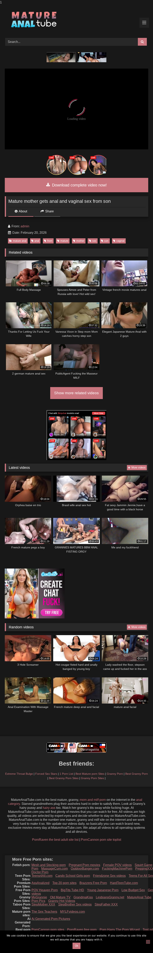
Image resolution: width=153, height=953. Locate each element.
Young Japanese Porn (103, 890)
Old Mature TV (60, 897)
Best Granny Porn (136, 773)
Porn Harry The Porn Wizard (120, 929)
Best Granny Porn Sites (63, 778)
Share (49, 211)
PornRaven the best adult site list (55, 839)
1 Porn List (66, 773)
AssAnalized (40, 883)
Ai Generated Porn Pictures (50, 918)
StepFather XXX (106, 904)
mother (80, 240)
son (106, 240)
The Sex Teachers (44, 911)
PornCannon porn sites (47, 929)
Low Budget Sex (133, 890)
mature (64, 240)
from (49, 240)
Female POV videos (117, 865)
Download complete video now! (79, 185)
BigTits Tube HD (72, 890)
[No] (148, 942)
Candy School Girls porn (72, 875)
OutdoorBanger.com (85, 868)
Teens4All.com (41, 875)
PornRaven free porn (82, 929)
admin (25, 226)
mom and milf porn (93, 799)
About (22, 211)
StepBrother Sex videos (75, 904)
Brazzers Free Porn (93, 883)
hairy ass (49, 807)
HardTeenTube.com (124, 883)
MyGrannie (39, 897)
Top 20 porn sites (64, 883)
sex (94, 240)
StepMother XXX (43, 904)
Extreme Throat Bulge (19, 773)
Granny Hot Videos (61, 901)
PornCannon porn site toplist (101, 839)
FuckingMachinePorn (117, 868)
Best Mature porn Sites (90, 773)
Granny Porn (115, 773)
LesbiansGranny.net (110, 897)
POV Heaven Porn (44, 890)
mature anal (19, 240)
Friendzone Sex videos (109, 875)
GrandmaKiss (83, 897)
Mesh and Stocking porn (48, 865)
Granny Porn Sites (92, 778)
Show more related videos (76, 393)
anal (36, 240)
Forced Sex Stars (46, 773)
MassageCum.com (54, 868)
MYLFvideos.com (72, 911)
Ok (76, 945)
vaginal (120, 240)
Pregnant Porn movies (84, 865)
